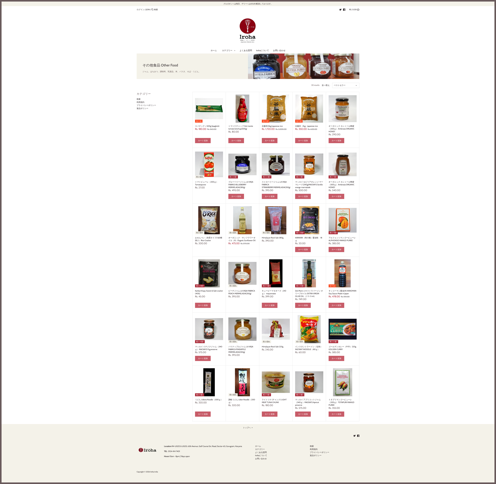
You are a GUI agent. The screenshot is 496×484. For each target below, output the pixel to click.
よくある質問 (261, 452)
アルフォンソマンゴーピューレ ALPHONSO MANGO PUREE (342, 239)
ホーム (258, 446)
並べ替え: (326, 85)
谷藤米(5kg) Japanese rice (272, 126)
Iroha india (154, 472)
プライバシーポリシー (146, 105)
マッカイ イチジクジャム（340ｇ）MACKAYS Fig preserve (208, 348)
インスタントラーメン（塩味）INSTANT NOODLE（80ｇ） (308, 348)
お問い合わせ (261, 459)
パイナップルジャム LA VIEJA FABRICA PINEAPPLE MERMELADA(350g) (240, 349)
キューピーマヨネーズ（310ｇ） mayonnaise (274, 292)
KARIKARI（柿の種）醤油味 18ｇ (308, 239)
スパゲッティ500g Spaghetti (207, 126)
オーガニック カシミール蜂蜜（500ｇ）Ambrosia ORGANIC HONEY (341, 185)
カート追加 (203, 140)
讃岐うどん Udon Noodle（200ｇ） (241, 401)
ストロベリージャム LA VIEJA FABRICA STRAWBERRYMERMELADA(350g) (276, 185)
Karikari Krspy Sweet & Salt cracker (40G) (209, 292)
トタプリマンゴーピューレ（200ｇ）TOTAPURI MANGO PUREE (341, 402)
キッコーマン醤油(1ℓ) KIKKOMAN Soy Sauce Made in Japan (342, 292)
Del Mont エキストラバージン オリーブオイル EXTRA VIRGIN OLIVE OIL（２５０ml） (309, 293)
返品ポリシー (142, 108)
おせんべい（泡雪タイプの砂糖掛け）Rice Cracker (208, 239)
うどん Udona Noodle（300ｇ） (209, 399)
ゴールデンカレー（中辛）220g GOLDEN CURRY (342, 348)
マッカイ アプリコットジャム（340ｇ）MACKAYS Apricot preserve (308, 402)
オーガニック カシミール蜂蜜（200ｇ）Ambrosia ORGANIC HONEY (341, 129)
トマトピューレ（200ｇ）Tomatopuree (206, 183)
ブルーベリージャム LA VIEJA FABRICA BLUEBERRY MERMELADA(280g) (240, 185)
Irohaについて (261, 455)
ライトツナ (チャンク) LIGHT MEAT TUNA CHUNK (274, 401)
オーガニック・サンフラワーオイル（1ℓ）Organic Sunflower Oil (241, 239)
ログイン (140, 9)
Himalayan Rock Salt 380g (272, 238)
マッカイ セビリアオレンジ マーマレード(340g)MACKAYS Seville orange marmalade (309, 185)
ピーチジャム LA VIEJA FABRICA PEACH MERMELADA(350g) (241, 292)
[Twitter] (340, 9)
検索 (139, 99)
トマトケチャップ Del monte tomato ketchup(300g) (240, 127)
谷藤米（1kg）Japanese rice (306, 126)
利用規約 (140, 102)
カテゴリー (261, 449)
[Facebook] (344, 9)
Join (148, 9)
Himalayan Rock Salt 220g (272, 346)
